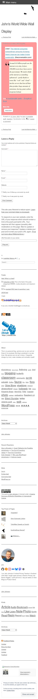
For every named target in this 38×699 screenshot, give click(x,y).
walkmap (24, 402)
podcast (11, 395)
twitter (22, 398)
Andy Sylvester (5, 455)
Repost (18, 615)
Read (4, 615)
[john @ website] (23, 569)
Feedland (4, 655)
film (23, 382)
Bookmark (22, 607)
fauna (18, 382)
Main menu (11, 2)
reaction (9, 119)
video (14, 402)
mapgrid (30, 391)
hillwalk (15, 389)
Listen (13, 611)
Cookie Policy (11, 690)
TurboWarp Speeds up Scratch (20, 524)
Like (6, 611)
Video (27, 616)
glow (2, 386)
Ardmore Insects (16, 457)
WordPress (8, 405)
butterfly (20, 373)
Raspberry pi (29, 395)
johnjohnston (5, 450)
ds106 (29, 377)
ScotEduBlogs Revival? (18, 530)
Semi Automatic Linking (18, 518)
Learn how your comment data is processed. (18, 210)
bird (33, 369)
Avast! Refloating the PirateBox (23, 448)
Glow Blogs (10, 385)
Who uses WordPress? (19, 455)
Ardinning (23, 369)
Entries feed (5, 474)
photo (4, 395)
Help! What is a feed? (7, 278)
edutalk (4, 382)
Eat (34, 607)
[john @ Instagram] (9, 569)
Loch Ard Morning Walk (29, 37)
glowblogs (21, 385)
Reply (11, 615)
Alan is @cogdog (6, 448)
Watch (33, 615)
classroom (8, 377)
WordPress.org (5, 479)
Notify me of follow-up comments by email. (16, 192)
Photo (27, 611)
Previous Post (6, 37)
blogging (10, 373)
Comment (4, 149)
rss (2, 398)
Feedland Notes (8, 641)
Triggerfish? (14, 513)
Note (19, 611)
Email (3, 178)
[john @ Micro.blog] (6, 569)
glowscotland (6, 388)
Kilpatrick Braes (7, 391)
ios (30, 388)
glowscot (30, 386)
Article (5, 606)
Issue (2, 612)
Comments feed (6, 477)
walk (19, 401)
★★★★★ (4, 408)
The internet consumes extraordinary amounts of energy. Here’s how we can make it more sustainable (17, 52)
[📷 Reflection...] (19, 534)
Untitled (3, 644)
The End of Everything (18, 450)
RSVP (23, 616)
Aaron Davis (15, 370)
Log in (3, 471)
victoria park (6, 401)
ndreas (3, 453)
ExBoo (11, 382)
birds (2, 374)
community (20, 378)
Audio (13, 607)
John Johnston (5, 434)
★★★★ (25, 405)
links (24, 391)
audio (29, 370)
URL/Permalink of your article (10, 238)
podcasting (19, 395)
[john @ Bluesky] (16, 569)
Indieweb (23, 388)
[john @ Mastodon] (20, 569)
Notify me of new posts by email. (13, 196)
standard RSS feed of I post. (18, 289)
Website (3, 185)
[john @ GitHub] (2, 569)
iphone (34, 389)
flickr (27, 382)
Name (3, 171)
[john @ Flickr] (13, 569)
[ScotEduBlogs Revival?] (19, 528)
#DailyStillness (6, 370)
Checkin (30, 607)
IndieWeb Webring (9, 258)
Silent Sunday (12, 398)
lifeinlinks (17, 391)
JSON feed (4, 293)
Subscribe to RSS (8, 282)
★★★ (18, 405)
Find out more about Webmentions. (18, 232)
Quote (34, 611)
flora (32, 382)
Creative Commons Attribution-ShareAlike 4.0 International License (18, 496)
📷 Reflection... (15, 536)
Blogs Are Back (6, 647)
